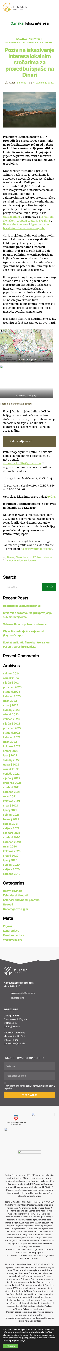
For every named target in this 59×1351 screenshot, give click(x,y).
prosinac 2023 (12, 687)
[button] (54, 6)
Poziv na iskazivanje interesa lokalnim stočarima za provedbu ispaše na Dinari (29, 62)
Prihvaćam (10, 1346)
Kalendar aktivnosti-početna (24, 42)
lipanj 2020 (10, 860)
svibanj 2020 (11, 864)
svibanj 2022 (11, 760)
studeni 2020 (11, 837)
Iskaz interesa (44, 557)
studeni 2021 (11, 787)
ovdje (51, 497)
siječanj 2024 (11, 682)
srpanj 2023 (10, 705)
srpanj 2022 (10, 750)
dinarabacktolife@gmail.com (22, 463)
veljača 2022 (11, 773)
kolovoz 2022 (11, 746)
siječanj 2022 (11, 778)
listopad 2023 (12, 696)
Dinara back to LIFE (25, 557)
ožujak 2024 (11, 678)
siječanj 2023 (11, 723)
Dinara (10, 557)
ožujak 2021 (10, 823)
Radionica (21, 82)
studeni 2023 (11, 691)
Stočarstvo (30, 560)
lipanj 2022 (10, 755)
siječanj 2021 (11, 832)
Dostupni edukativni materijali (22, 605)
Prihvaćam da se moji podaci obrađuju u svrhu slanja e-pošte (29, 1087)
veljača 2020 (11, 869)
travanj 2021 (11, 819)
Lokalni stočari (15, 560)
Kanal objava (11, 930)
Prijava (7, 926)
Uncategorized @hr (15, 909)
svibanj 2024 (11, 673)
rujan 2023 (10, 700)
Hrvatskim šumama (15, 224)
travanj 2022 (11, 764)
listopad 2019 (11, 873)
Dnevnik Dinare (13, 890)
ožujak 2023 (11, 714)
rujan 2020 (10, 846)
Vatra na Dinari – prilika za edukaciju (25, 624)
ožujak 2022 (11, 769)
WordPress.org (12, 939)
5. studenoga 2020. (43, 82)
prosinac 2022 (12, 728)
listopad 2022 (12, 737)
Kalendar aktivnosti (29, 38)
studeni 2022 (11, 732)
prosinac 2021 (12, 782)
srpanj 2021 (10, 805)
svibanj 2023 (11, 709)
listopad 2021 (11, 791)
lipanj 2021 (10, 810)
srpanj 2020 (10, 855)
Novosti (49, 42)
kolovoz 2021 (11, 801)
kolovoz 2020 (12, 851)
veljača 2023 (11, 719)
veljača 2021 (11, 828)
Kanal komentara (13, 935)
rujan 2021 (9, 796)
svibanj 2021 (11, 814)
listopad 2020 (12, 842)
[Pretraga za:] (21, 587)
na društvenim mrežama (36, 549)
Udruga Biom (11, 217)
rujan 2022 (10, 741)
